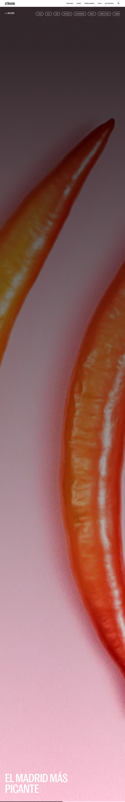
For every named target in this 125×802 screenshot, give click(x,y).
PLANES (79, 3)
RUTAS (100, 3)
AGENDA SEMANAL (89, 3)
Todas (39, 14)
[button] (118, 3)
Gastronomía (80, 14)
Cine (56, 14)
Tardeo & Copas (104, 14)
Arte (48, 14)
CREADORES (69, 3)
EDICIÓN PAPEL (109, 3)
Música (92, 14)
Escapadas (67, 14)
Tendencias (118, 14)
